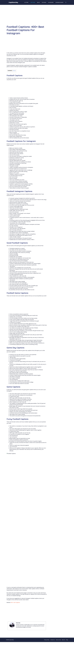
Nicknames (50, 2)
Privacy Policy (46, 639)
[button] (65, 2)
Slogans (44, 2)
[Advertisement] (27, 17)
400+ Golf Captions (15, 602)
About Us (63, 639)
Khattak (18, 623)
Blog (38, 2)
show (14, 70)
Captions (32, 2)
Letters (26, 2)
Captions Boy (13, 2)
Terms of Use (58, 639)
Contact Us (52, 639)
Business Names (59, 2)
